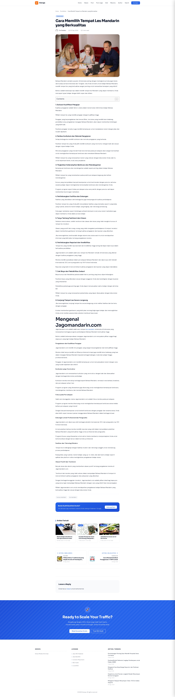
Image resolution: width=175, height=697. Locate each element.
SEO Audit (76, 662)
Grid (106, 3)
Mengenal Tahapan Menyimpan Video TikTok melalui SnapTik (123, 681)
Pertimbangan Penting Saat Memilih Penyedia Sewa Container (123, 654)
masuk (68, 589)
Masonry (113, 3)
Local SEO (76, 665)
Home (80, 3)
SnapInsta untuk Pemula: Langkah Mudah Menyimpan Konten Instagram (124, 675)
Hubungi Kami (110, 507)
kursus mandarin (61, 497)
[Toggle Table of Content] (115, 99)
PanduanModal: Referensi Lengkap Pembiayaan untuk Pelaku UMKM (124, 661)
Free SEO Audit (98, 631)
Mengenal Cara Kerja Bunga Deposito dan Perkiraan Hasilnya (123, 668)
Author (120, 3)
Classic (86, 3)
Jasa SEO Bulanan (78, 654)
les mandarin (90, 329)
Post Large (99, 3)
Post (92, 3)
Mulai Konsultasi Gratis (79, 631)
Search (127, 3)
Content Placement (78, 660)
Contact (135, 3)
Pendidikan (63, 11)
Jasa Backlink (76, 657)
